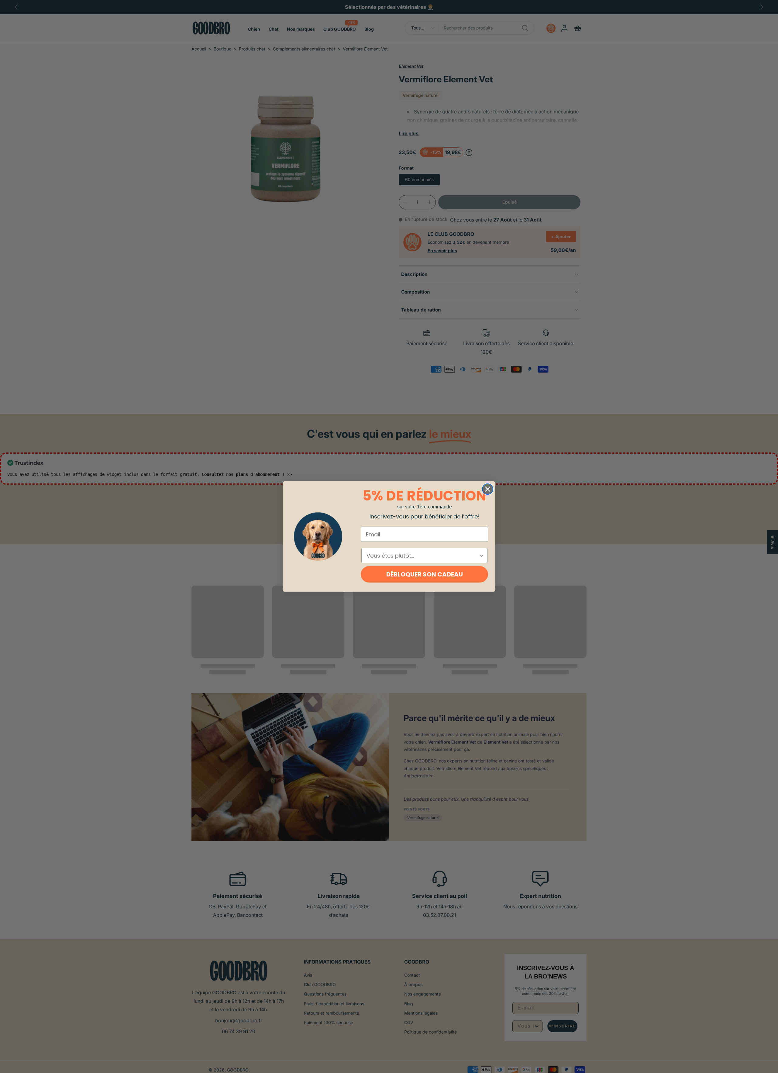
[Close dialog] (487, 489)
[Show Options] (482, 555)
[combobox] (423, 555)
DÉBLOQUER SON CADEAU (424, 574)
